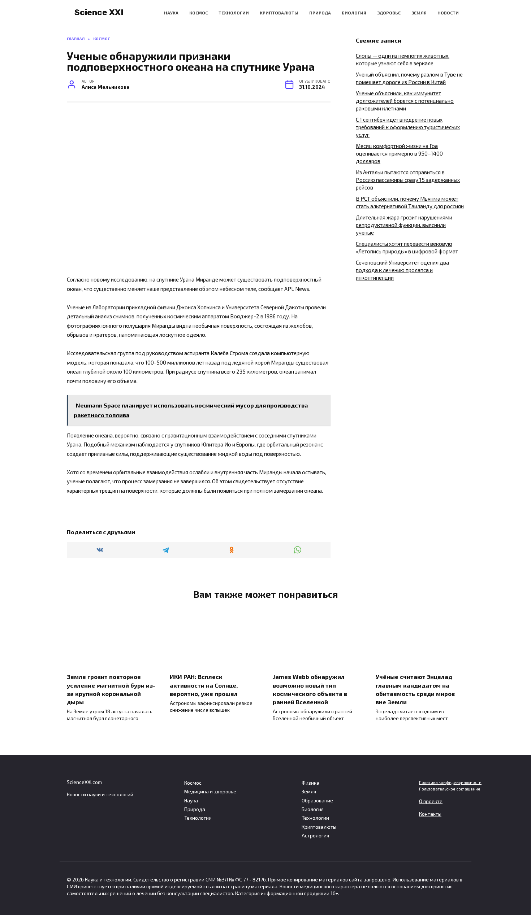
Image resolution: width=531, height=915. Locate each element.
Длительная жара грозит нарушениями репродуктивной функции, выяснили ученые (404, 225)
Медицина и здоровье (210, 791)
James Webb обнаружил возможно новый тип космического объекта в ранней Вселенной (310, 689)
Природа (320, 12)
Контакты (430, 814)
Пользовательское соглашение (449, 789)
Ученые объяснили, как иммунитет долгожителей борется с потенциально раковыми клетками (405, 101)
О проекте (430, 801)
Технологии (234, 12)
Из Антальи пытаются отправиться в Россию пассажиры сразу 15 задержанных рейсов (408, 180)
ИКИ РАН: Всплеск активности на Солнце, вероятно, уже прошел (204, 685)
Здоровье (389, 12)
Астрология (315, 835)
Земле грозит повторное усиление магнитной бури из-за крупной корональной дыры (111, 689)
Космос (198, 12)
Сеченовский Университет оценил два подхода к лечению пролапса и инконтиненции (402, 270)
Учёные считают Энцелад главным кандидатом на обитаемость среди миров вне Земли (415, 689)
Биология (354, 12)
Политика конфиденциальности (450, 782)
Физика (310, 783)
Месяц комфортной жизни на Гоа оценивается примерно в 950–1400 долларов (399, 153)
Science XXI (99, 12)
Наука (171, 12)
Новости (448, 12)
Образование (317, 800)
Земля (419, 12)
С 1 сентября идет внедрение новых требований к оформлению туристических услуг (408, 127)
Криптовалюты (279, 12)
